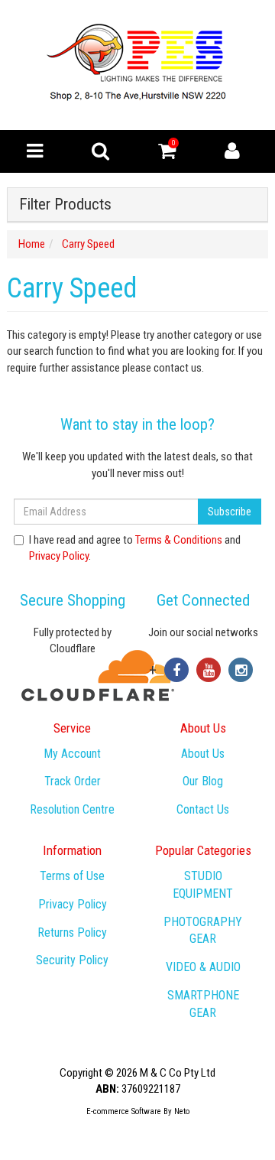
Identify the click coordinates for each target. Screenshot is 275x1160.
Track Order (72, 781)
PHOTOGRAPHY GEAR (202, 931)
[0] (167, 154)
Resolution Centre (72, 809)
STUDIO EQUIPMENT (203, 885)
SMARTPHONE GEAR (203, 1004)
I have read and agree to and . (135, 548)
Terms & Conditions (178, 540)
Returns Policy (72, 932)
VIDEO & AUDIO (203, 967)
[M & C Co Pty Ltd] (138, 64)
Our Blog (203, 781)
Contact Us (202, 809)
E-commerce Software (123, 1111)
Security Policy (72, 960)
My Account (72, 753)
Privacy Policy (59, 556)
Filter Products (65, 204)
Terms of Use (72, 876)
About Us (203, 753)
